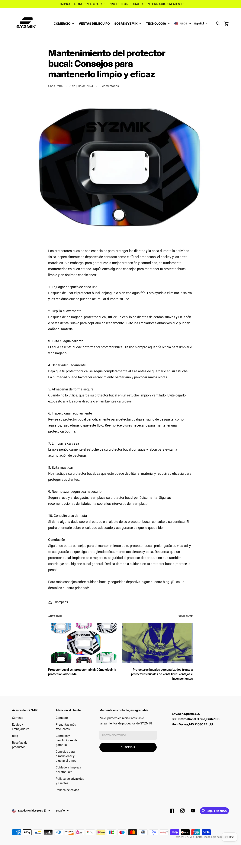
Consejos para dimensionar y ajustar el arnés (66, 756)
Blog (15, 736)
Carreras (17, 718)
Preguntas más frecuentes (66, 727)
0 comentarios (109, 86)
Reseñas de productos (19, 745)
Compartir (61, 602)
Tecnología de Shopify (216, 836)
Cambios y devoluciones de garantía (66, 740)
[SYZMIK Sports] (27, 23)
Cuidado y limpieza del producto (68, 770)
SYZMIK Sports (193, 836)
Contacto (62, 718)
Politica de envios (67, 790)
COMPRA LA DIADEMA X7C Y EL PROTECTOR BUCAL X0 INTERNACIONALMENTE (120, 4)
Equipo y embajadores (20, 727)
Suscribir (128, 747)
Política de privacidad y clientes (70, 781)
